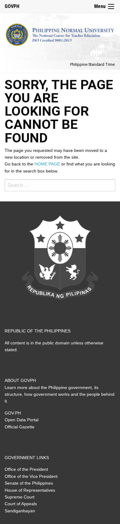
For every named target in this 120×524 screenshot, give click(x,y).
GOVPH (12, 6)
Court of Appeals (21, 503)
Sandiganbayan (20, 510)
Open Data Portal (21, 419)
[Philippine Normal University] (60, 33)
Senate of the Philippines (29, 483)
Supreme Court (19, 496)
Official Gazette (19, 426)
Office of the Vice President (31, 476)
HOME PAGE (47, 163)
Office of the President (26, 469)
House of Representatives (30, 490)
